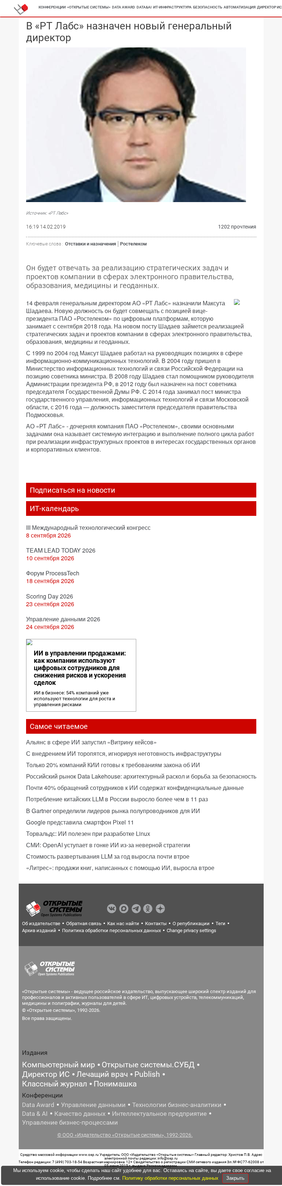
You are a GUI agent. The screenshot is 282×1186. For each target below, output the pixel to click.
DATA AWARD (123, 7)
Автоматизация (240, 7)
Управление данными (93, 1104)
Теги (220, 923)
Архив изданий (39, 930)
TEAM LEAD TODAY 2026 (60, 550)
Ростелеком (133, 244)
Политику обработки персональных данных (171, 1178)
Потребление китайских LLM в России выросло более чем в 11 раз (117, 799)
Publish (147, 1074)
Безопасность (207, 7)
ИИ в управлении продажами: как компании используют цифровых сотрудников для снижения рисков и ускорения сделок (80, 668)
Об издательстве (41, 923)
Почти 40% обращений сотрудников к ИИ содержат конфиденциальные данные (135, 787)
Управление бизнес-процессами (70, 1122)
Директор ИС (46, 1074)
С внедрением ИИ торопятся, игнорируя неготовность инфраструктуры (123, 753)
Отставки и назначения (90, 244)
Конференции (52, 7)
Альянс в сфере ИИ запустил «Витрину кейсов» (91, 742)
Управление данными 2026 (63, 619)
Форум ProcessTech (52, 573)
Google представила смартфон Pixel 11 (80, 822)
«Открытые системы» (89, 7)
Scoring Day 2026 (49, 596)
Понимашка (115, 1083)
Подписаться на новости (72, 490)
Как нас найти (123, 923)
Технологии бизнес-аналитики (176, 1104)
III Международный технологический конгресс (88, 527)
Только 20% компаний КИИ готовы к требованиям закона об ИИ (113, 765)
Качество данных (79, 1113)
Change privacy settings (191, 930)
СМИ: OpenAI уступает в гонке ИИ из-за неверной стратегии (108, 845)
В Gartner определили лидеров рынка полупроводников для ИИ (113, 810)
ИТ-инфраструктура (172, 7)
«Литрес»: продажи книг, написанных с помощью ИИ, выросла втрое (120, 867)
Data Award (38, 1104)
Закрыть (235, 1178)
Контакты (156, 923)
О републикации (191, 923)
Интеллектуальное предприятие (159, 1113)
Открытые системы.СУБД (148, 1064)
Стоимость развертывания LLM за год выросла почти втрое (107, 856)
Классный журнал (54, 1083)
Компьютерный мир (58, 1064)
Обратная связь (83, 923)
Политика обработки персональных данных (111, 930)
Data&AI (144, 7)
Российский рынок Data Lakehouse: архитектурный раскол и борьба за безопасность (141, 776)
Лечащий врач (102, 1074)
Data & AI (35, 1113)
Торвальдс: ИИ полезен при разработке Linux (88, 833)
